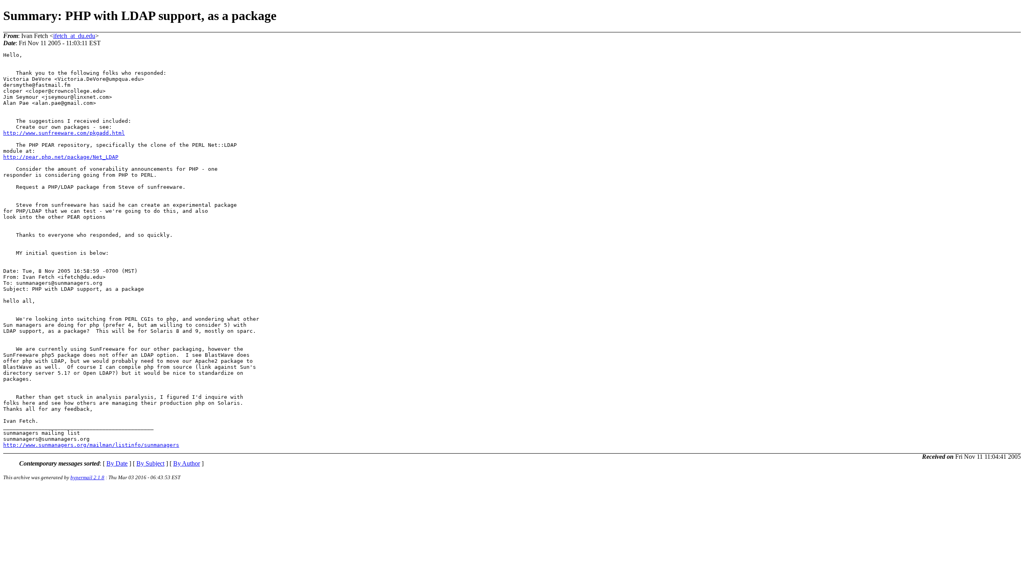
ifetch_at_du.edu (74, 35)
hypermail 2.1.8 (87, 477)
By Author (186, 463)
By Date (117, 463)
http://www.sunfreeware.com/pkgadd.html (64, 133)
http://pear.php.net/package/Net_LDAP (60, 157)
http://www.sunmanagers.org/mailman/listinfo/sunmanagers (91, 445)
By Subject (150, 463)
